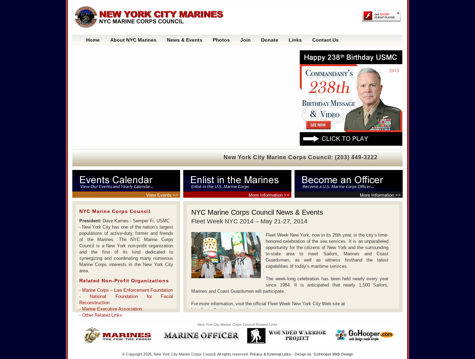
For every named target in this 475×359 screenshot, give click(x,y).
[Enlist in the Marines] (239, 184)
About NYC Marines (133, 40)
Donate (269, 40)
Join (245, 40)
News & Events (184, 40)
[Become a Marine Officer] (347, 184)
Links (295, 40)
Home (93, 40)
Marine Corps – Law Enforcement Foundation (127, 290)
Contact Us (325, 40)
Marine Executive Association (112, 308)
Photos (221, 40)
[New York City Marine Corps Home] (152, 17)
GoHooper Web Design (333, 354)
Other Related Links (102, 315)
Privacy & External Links (270, 354)
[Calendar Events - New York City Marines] (129, 184)
